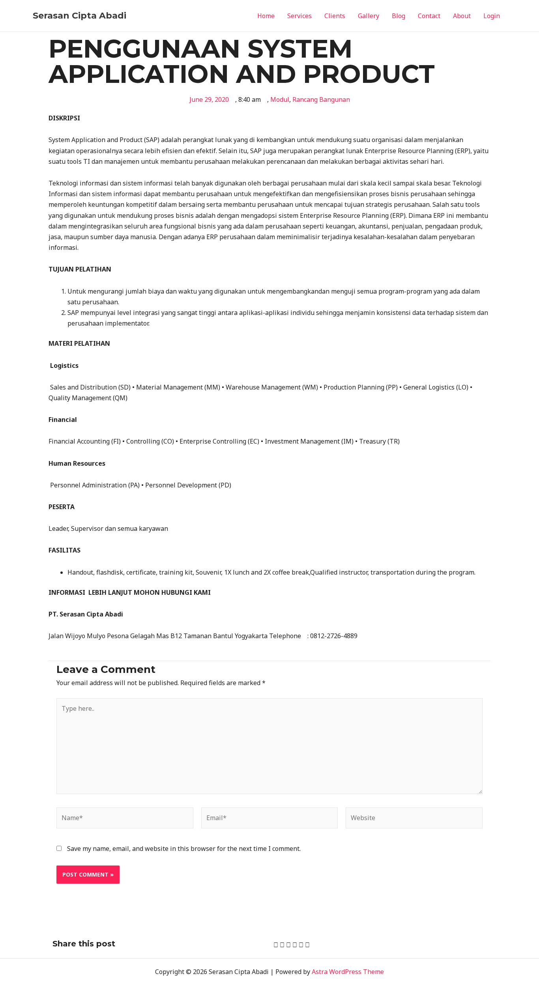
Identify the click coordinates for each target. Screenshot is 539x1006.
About (462, 15)
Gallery (368, 15)
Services (299, 15)
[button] (275, 945)
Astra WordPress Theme (348, 971)
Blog (398, 15)
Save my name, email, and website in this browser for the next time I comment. (184, 848)
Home (266, 15)
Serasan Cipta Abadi (79, 15)
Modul (279, 99)
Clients (334, 15)
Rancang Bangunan (321, 99)
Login (491, 15)
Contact (429, 15)
